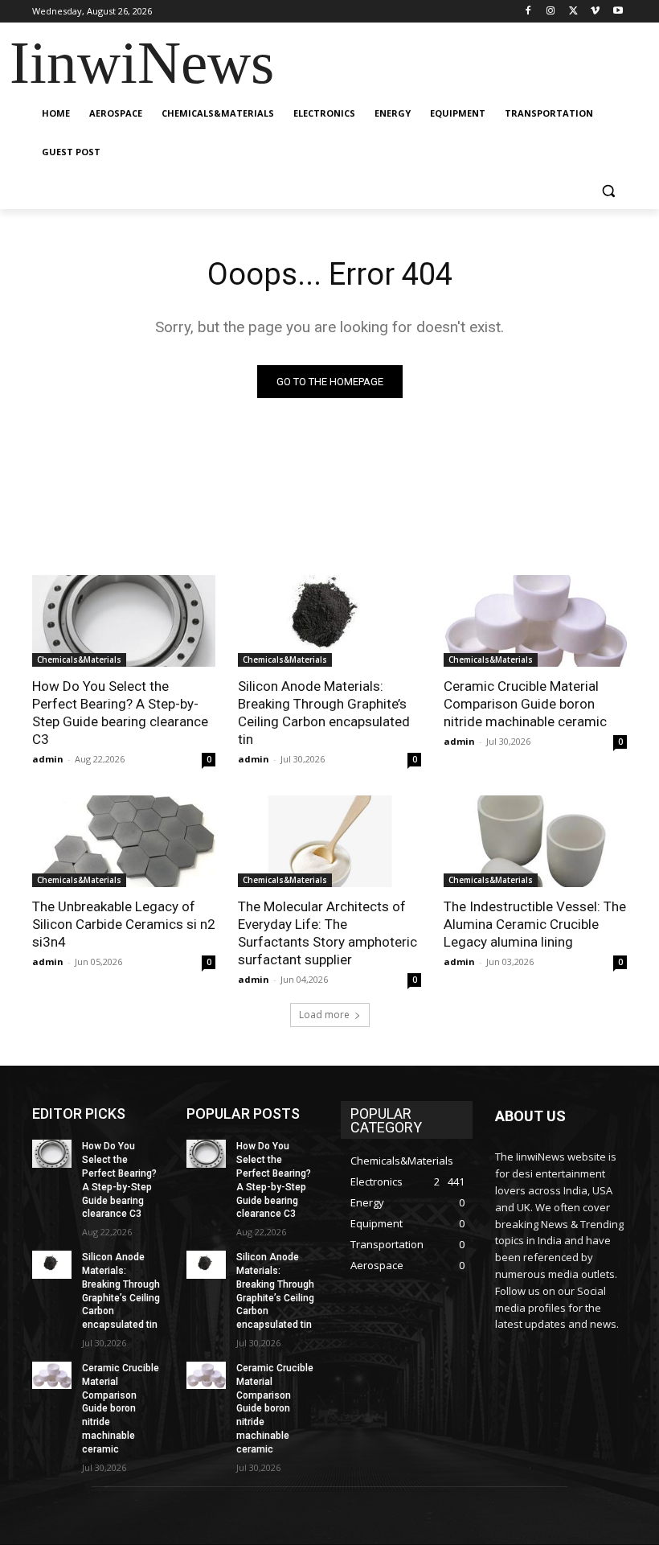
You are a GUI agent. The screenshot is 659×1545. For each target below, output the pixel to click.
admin (47, 759)
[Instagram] (551, 11)
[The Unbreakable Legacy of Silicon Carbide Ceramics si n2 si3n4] (123, 841)
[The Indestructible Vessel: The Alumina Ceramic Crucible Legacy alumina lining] (535, 841)
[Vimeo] (595, 11)
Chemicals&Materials (79, 659)
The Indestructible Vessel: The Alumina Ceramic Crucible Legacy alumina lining (535, 924)
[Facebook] (528, 11)
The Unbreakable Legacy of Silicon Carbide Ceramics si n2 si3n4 (123, 924)
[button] (608, 191)
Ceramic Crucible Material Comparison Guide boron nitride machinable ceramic (525, 703)
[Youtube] (617, 11)
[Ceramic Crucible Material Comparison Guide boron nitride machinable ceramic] (535, 621)
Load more (324, 1014)
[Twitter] (573, 11)
